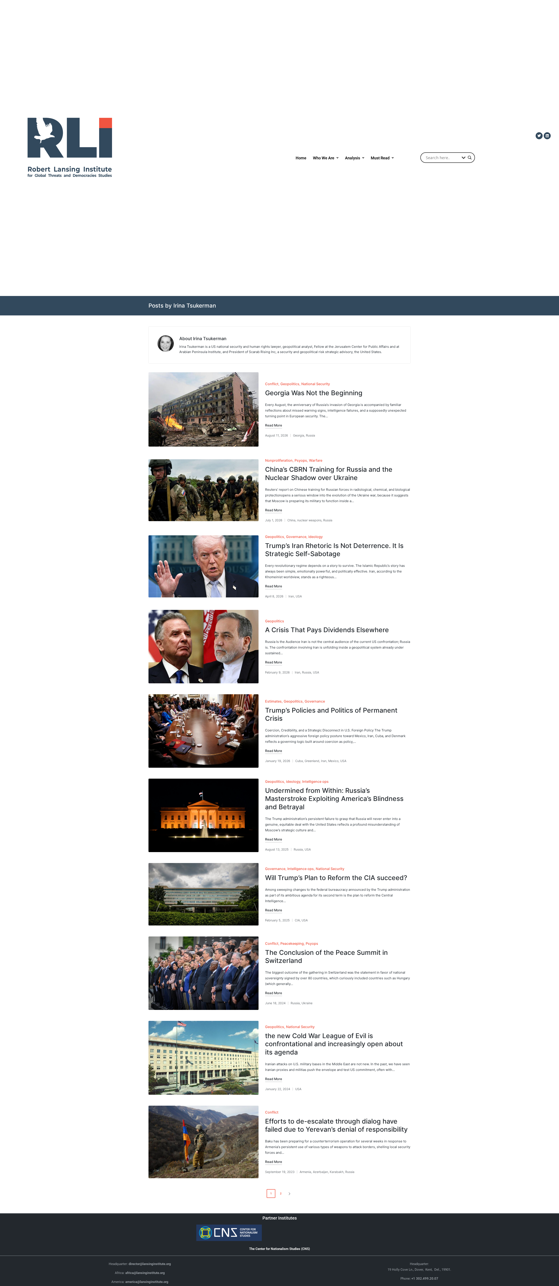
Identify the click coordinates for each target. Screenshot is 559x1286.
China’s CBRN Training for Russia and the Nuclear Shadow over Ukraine (328, 473)
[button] (326, 158)
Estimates (273, 701)
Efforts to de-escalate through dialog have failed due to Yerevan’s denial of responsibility (336, 1125)
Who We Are (323, 158)
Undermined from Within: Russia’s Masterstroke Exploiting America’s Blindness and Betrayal (334, 799)
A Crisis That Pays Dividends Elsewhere (327, 630)
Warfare (315, 460)
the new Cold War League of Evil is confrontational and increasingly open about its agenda (334, 1044)
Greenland (312, 761)
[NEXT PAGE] (289, 1193)
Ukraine (307, 1003)
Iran (291, 596)
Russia (310, 435)
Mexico (333, 761)
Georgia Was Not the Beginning (313, 393)
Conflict (271, 384)
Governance (296, 536)
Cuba (299, 761)
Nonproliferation (279, 460)
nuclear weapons (309, 520)
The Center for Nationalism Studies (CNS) (279, 1249)
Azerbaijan (320, 1172)
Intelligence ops (315, 781)
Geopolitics (289, 384)
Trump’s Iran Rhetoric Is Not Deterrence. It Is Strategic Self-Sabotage (334, 550)
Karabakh (336, 1172)
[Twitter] (539, 135)
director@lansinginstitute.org (150, 1264)
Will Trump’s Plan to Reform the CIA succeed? (336, 878)
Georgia (298, 435)
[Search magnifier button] (470, 158)
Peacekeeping (292, 943)
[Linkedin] (547, 135)
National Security (315, 384)
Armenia (305, 1172)
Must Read (380, 158)
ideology (315, 536)
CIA (297, 920)
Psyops (301, 460)
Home (301, 158)
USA (299, 596)
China (291, 520)
